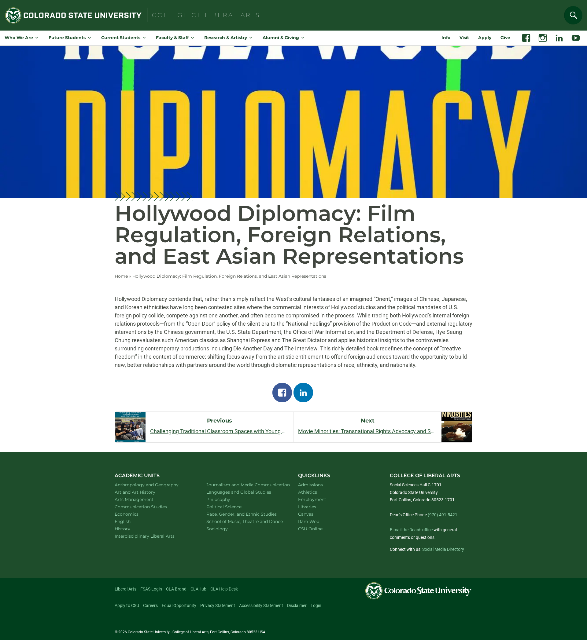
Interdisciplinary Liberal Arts (153, 536)
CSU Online (310, 529)
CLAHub (198, 589)
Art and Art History (143, 492)
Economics (134, 514)
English (130, 521)
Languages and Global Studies (245, 492)
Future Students (67, 37)
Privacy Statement (217, 605)
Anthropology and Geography (153, 485)
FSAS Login (151, 589)
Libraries (307, 507)
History (130, 529)
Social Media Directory (443, 549)
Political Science (232, 507)
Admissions (310, 485)
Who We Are (19, 37)
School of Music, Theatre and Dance (245, 521)
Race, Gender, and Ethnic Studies (245, 514)
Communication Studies (148, 507)
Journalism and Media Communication (245, 485)
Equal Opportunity (179, 605)
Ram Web (308, 521)
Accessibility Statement (261, 605)
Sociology (225, 529)
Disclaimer (297, 605)
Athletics (307, 492)
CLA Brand (176, 589)
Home (121, 276)
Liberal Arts (125, 589)
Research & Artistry (225, 37)
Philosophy (226, 499)
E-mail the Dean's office (411, 529)
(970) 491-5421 (442, 514)
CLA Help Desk (224, 589)
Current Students (120, 37)
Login (316, 605)
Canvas (305, 514)
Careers (150, 605)
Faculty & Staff (172, 37)
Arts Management (142, 499)
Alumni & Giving (281, 37)
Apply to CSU (127, 605)
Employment (312, 499)
